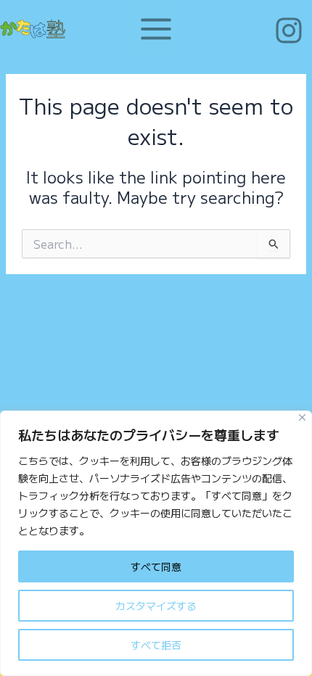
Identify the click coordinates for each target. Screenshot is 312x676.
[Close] (302, 417)
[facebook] (291, 30)
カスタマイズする (156, 605)
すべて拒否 (156, 645)
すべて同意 (156, 566)
